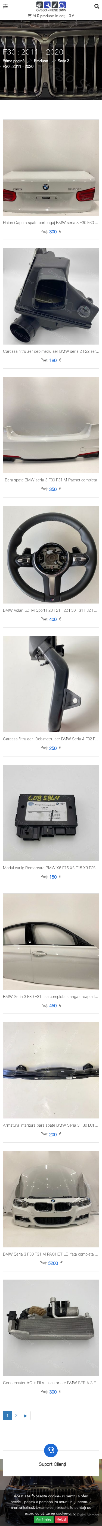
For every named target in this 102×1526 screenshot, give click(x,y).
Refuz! (61, 1519)
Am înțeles (43, 1519)
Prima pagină (13, 60)
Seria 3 (63, 60)
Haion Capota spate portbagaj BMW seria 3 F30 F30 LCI (52, 222)
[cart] (51, 185)
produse (46, 15)
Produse (41, 60)
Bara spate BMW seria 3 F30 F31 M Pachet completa (51, 480)
